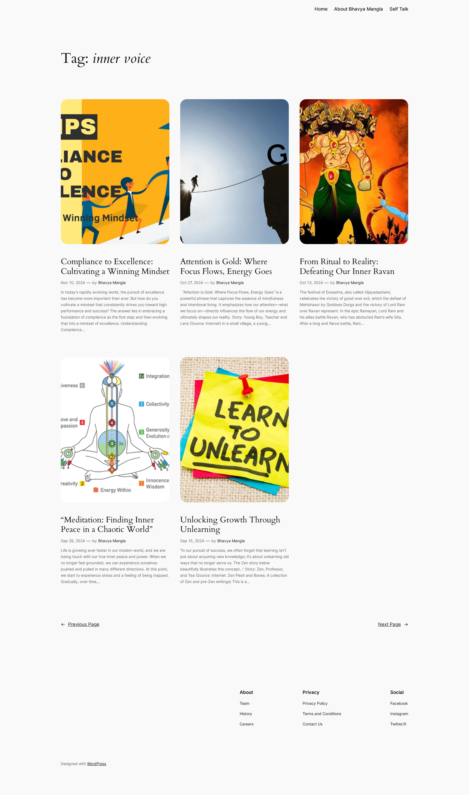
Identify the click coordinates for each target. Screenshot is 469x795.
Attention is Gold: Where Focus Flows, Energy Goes (226, 266)
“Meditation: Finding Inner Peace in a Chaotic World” (107, 525)
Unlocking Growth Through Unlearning (230, 525)
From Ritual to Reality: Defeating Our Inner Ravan (347, 266)
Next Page (393, 624)
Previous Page (80, 624)
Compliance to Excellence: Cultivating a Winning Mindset (115, 266)
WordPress (96, 763)
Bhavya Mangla (112, 282)
